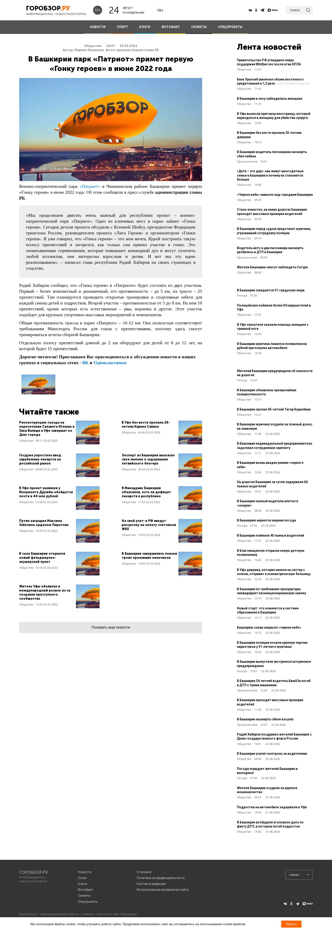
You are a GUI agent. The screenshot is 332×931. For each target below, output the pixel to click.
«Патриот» (90, 186)
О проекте (144, 872)
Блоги (82, 884)
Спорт (82, 878)
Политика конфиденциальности (161, 878)
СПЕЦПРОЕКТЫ (230, 27)
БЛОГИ (144, 27)
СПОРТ (122, 27)
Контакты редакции (151, 884)
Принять (291, 924)
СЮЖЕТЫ (199, 27)
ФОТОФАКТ (170, 27)
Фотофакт (85, 889)
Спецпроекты (88, 901)
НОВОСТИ (97, 27)
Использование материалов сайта (163, 889)
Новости (84, 872)
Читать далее (59, 432)
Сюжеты (84, 895)
